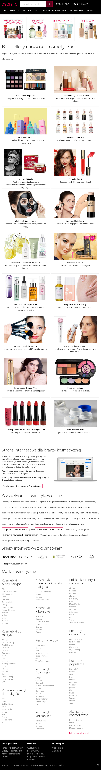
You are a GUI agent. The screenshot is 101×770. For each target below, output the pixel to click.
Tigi (37, 704)
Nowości (59, 4)
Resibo (72, 617)
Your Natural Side (76, 622)
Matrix (38, 693)
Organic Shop (74, 649)
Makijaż (12, 10)
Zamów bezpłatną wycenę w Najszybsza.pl (22, 486)
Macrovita (73, 647)
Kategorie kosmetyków (12, 747)
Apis (3, 589)
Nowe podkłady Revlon (75, 221)
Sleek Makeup (7, 676)
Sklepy (84, 4)
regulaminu (59, 765)
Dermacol (6, 653)
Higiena (46, 10)
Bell (3, 698)
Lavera (72, 644)
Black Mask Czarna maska (25, 221)
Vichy (4, 618)
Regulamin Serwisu (36, 756)
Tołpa (4, 615)
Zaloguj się (57, 750)
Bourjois (5, 647)
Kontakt (31, 759)
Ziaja (71, 703)
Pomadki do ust (75, 179)
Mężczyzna (67, 10)
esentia (9, 3)
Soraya (72, 698)
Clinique (38, 619)
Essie (4, 655)
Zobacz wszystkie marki (79, 733)
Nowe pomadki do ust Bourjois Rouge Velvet (26, 429)
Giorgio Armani (41, 656)
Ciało (30, 10)
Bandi (4, 596)
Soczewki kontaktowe (75, 429)
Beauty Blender (75, 720)
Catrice (5, 650)
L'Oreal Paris (7, 607)
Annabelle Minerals (43, 591)
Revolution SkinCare (75, 137)
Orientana (73, 612)
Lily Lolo (38, 597)
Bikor (4, 701)
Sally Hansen (7, 674)
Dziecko (56, 10)
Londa (38, 688)
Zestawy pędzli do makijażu (25, 346)
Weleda (72, 652)
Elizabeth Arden (42, 621)
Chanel (38, 648)
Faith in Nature (75, 641)
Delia (71, 677)
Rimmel (5, 671)
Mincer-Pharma (8, 610)
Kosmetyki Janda (26, 179)
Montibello (39, 696)
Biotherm (39, 616)
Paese (4, 717)
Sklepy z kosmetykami (12, 750)
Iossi (71, 601)
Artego (38, 677)
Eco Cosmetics (75, 639)
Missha (38, 723)
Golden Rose (7, 704)
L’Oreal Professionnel (44, 685)
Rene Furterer (41, 699)
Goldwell (39, 683)
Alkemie (72, 588)
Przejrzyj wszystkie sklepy (15, 563)
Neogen (38, 726)
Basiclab (72, 590)
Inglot (4, 712)
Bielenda (72, 671)
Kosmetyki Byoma (26, 137)
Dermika (5, 599)
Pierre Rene (7, 719)
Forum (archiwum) (35, 753)
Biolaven (72, 593)
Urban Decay (7, 679)
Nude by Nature (42, 599)
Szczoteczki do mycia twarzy (75, 346)
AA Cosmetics (7, 594)
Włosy (38, 10)
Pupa (4, 666)
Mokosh (72, 606)
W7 (3, 682)
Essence (5, 658)
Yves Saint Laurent (43, 661)
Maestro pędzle (76, 728)
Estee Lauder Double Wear (25, 388)
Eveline (72, 679)
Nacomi (5, 612)
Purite (71, 614)
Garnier (72, 684)
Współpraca (57, 747)
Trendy (75, 4)
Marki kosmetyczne (11, 753)
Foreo (71, 722)
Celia (71, 674)
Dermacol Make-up (75, 262)
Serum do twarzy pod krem (25, 304)
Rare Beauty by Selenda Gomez (75, 95)
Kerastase (39, 691)
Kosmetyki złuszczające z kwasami (26, 262)
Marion (72, 690)
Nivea (71, 693)
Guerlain (38, 627)
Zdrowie (89, 10)
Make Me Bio (74, 604)
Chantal (38, 680)
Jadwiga (5, 604)
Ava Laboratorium (9, 591)
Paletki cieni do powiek (25, 95)
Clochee (72, 596)
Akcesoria (78, 10)
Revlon (5, 668)
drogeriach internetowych (15, 529)
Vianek (72, 700)
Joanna (72, 687)
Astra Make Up (8, 642)
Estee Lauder (41, 624)
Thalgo (38, 632)
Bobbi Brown (7, 645)
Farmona (73, 682)
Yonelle (5, 620)
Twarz (4, 10)
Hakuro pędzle (75, 725)
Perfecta (73, 695)
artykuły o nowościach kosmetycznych (20, 535)
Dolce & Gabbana (42, 653)
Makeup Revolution (10, 663)
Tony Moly (39, 728)
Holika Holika (40, 720)
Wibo (4, 722)
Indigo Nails (7, 709)
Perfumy (22, 10)
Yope (71, 620)
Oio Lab (72, 609)
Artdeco (5, 640)
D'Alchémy (73, 598)
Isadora (5, 661)
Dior (37, 650)
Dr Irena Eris (7, 602)
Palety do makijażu (75, 388)
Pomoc (5, 756)
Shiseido (38, 629)
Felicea (38, 594)
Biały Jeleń (73, 669)
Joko (3, 714)
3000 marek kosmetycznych (49, 529)
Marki (67, 4)
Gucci (37, 658)
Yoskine (5, 623)
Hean (4, 706)
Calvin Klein (40, 645)
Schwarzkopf (40, 701)
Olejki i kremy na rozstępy (75, 304)
